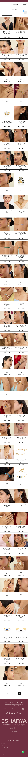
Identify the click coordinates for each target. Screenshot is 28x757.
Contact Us (3, 743)
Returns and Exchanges (6, 749)
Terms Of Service (5, 752)
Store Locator (4, 733)
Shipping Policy (4, 747)
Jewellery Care (4, 754)
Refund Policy (4, 750)
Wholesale (3, 735)
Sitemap (3, 737)
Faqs (2, 745)
